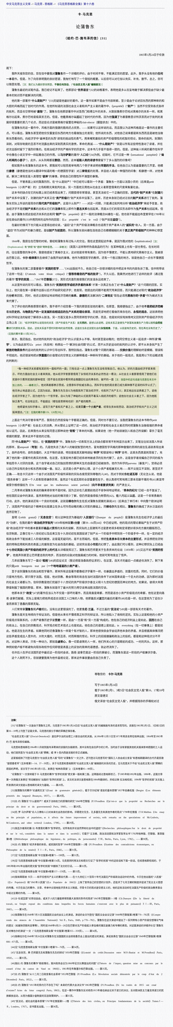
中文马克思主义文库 (18, 4)
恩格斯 (49, 4)
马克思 (38, 4)
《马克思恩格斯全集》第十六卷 (75, 4)
